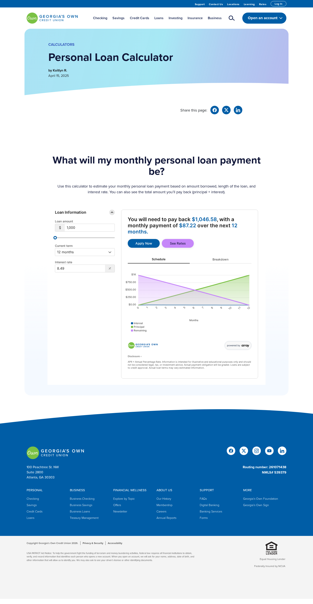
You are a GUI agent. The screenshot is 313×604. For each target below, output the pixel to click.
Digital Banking (209, 505)
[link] (144, 243)
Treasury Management (84, 518)
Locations (233, 4)
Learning (249, 4)
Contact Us (216, 4)
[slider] (55, 237)
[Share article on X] (226, 109)
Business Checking (82, 499)
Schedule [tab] (158, 259)
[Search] (232, 18)
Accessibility (115, 543)
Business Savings (81, 505)
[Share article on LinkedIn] (238, 109)
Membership (164, 505)
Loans (30, 518)
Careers (161, 511)
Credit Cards (34, 511)
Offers (117, 505)
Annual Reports (166, 518)
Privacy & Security (93, 543)
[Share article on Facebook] (214, 109)
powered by (233, 345)
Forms (204, 518)
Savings (32, 505)
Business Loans (80, 511)
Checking (33, 499)
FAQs (203, 499)
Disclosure (134, 356)
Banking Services (211, 511)
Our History (163, 499)
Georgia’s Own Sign (256, 505)
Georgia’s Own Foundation (260, 499)
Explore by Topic (124, 499)
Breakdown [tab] (220, 259)
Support (200, 4)
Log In (278, 4)
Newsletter (120, 511)
